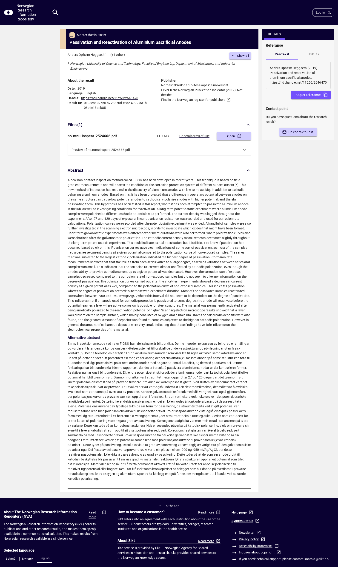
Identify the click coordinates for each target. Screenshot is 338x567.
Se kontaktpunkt (301, 132)
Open (231, 136)
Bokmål (11, 558)
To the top (171, 506)
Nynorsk (28, 558)
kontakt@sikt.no (316, 559)
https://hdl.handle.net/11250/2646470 (109, 98)
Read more (92, 515)
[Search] (55, 12)
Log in (320, 12)
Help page (239, 512)
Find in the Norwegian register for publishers (193, 100)
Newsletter (247, 532)
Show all (243, 55)
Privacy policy (249, 539)
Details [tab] (274, 34)
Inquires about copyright (257, 552)
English (45, 558)
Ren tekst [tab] (282, 54)
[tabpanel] (298, 75)
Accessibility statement (255, 546)
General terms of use (194, 136)
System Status (242, 521)
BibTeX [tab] (314, 54)
